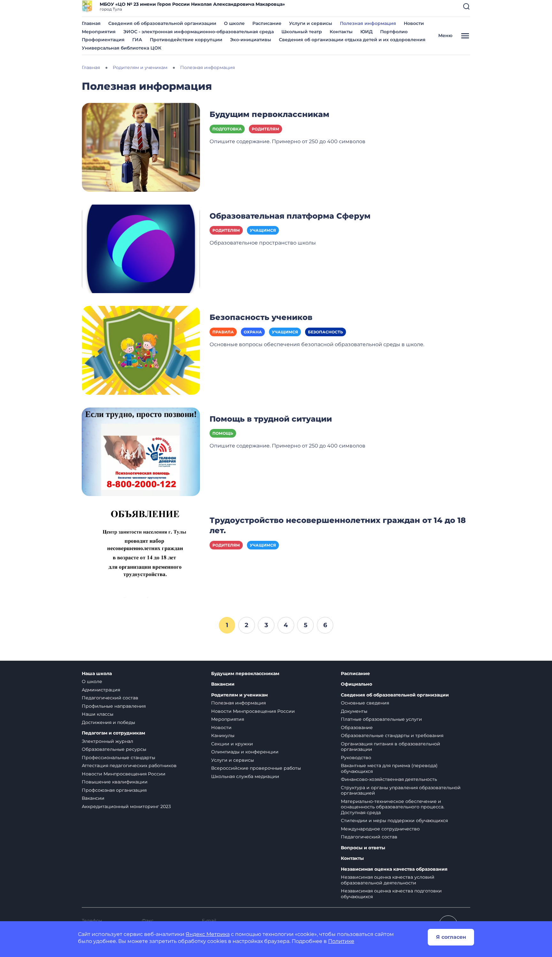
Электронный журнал (107, 741)
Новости (414, 23)
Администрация (101, 690)
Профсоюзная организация (114, 790)
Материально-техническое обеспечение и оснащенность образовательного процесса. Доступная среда (392, 806)
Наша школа (97, 673)
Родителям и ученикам (239, 695)
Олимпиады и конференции (245, 752)
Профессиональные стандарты (118, 757)
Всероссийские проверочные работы (256, 768)
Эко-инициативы (250, 40)
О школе (234, 23)
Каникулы (222, 735)
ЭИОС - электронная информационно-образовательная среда (198, 32)
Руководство (356, 757)
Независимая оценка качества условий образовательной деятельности (387, 880)
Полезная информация (368, 23)
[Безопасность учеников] (141, 350)
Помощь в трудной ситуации (271, 419)
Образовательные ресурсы (114, 749)
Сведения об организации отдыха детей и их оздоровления (352, 40)
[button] (466, 6)
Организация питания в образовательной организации (390, 746)
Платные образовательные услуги (381, 719)
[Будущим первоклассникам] (141, 147)
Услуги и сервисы (310, 23)
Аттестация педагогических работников (129, 765)
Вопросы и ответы (363, 848)
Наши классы (97, 714)
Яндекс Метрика (208, 934)
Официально (356, 684)
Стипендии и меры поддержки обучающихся (394, 820)
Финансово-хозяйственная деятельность (389, 779)
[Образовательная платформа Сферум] (141, 248)
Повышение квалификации (115, 782)
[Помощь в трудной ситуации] (141, 451)
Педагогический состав (110, 698)
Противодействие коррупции (186, 40)
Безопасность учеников (261, 317)
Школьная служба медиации (245, 776)
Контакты (341, 32)
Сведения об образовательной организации (162, 23)
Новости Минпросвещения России (123, 774)
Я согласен (451, 937)
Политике (341, 941)
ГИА (137, 40)
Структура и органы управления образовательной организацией (401, 790)
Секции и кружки (232, 744)
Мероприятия (99, 32)
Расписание (266, 23)
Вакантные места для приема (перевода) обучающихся (389, 768)
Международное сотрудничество (380, 829)
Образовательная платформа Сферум (290, 216)
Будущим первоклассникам (269, 114)
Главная (91, 23)
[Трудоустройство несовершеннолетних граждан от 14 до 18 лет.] (141, 553)
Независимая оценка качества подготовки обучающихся (391, 893)
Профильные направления (114, 706)
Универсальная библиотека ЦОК (121, 48)
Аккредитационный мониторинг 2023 (126, 806)
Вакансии (93, 798)
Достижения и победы (108, 722)
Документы (354, 711)
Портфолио (394, 32)
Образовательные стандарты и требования (392, 735)
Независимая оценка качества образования (394, 869)
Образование (357, 727)
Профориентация (103, 40)
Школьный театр (301, 32)
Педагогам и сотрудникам (113, 733)
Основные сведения (365, 703)
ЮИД (366, 32)
